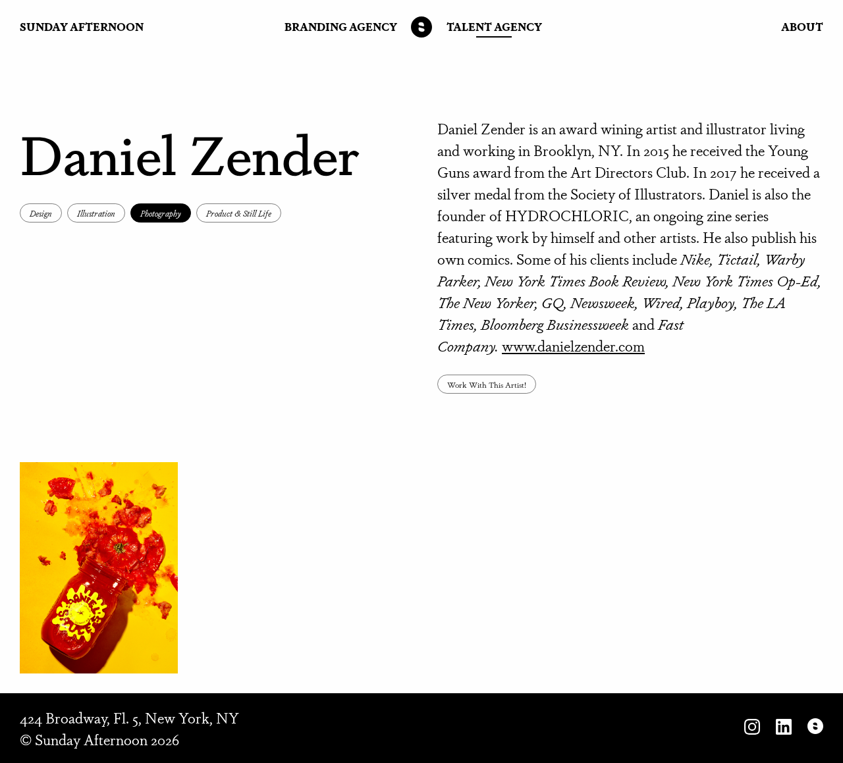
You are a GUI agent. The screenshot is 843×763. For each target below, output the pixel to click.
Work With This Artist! (486, 384)
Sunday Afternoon (82, 26)
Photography (160, 213)
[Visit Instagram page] (752, 728)
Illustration (96, 213)
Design (41, 213)
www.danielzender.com (573, 345)
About (802, 26)
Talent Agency (494, 26)
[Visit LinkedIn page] (784, 728)
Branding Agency (341, 26)
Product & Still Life (238, 213)
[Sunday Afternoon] (422, 27)
